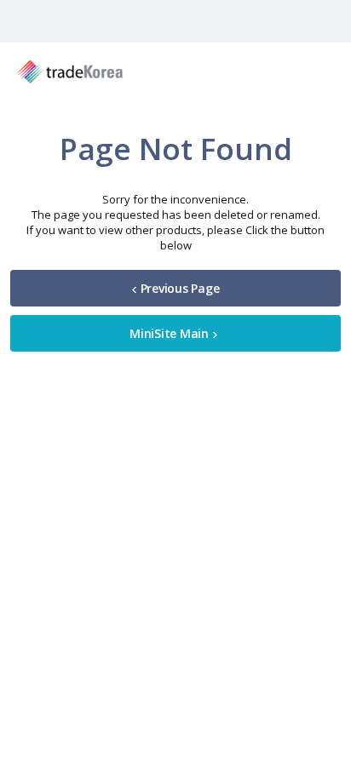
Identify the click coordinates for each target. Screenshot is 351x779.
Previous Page (180, 288)
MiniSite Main (169, 333)
